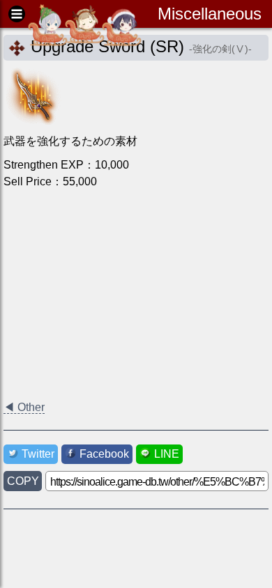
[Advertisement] (136, 294)
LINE (166, 454)
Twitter (38, 454)
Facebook (104, 454)
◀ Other (24, 407)
